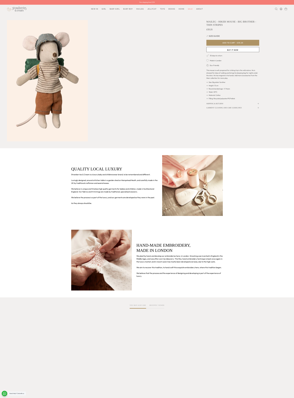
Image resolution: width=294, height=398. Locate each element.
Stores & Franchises (79, 368)
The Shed (75, 360)
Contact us (138, 350)
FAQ (135, 338)
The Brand (75, 338)
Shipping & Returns (214, 104)
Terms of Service (109, 338)
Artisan (74, 346)
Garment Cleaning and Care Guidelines (224, 108)
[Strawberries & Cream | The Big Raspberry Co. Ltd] (16, 8)
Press (73, 371)
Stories (74, 375)
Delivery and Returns (142, 342)
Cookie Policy (107, 346)
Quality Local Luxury (79, 342)
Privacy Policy (108, 342)
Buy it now (232, 50)
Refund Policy (108, 350)
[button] (128, 9)
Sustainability (76, 364)
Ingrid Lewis (76, 356)
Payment (137, 346)
